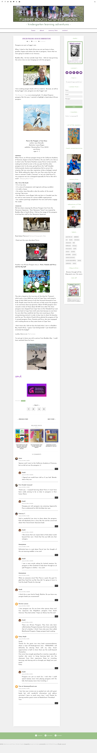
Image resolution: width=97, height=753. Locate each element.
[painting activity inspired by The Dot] (51, 436)
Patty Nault (22, 636)
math (75, 248)
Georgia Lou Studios (34, 744)
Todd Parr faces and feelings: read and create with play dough (22, 446)
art (67, 239)
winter (74, 263)
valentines (68, 263)
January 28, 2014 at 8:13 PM (27, 622)
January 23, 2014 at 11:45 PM (24, 460)
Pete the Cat (69, 236)
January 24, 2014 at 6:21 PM (24, 575)
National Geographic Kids (37, 236)
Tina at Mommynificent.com (28, 686)
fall (74, 242)
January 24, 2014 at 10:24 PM (27, 532)
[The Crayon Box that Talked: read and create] (36, 436)
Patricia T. (22, 513)
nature (67, 251)
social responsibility (71, 260)
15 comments (42, 41)
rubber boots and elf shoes (9, 744)
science (74, 254)
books (23, 400)
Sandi (29, 41)
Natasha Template (20, 744)
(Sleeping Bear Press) (26, 178)
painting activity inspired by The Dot (51, 445)
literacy (74, 245)
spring (79, 260)
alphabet (76, 236)
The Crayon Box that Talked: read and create (36, 446)
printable (68, 254)
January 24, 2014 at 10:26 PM (24, 591)
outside (73, 251)
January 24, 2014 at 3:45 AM (24, 487)
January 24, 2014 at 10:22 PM (27, 474)
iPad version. (32, 334)
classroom (68, 242)
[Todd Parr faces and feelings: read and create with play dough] (21, 436)
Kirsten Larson (23, 603)
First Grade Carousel (25, 485)
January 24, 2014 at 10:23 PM (27, 503)
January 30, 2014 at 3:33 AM (24, 688)
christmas (76, 239)
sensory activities (70, 257)
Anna (20, 458)
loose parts (69, 248)
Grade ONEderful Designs (52, 744)
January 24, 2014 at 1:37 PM (24, 546)
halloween (68, 245)
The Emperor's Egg (21, 95)
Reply (56, 468)
